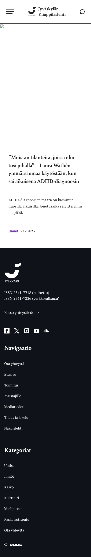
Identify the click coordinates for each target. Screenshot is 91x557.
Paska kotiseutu (16, 519)
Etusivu (10, 374)
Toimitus (11, 385)
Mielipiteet (13, 508)
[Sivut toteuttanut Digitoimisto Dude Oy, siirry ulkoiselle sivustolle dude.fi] (13, 546)
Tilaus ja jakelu (16, 417)
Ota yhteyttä (14, 363)
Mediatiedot (13, 406)
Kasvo (9, 487)
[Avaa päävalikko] (10, 11)
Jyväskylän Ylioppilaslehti (52, 11)
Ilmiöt (13, 231)
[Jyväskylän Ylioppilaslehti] (13, 281)
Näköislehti (13, 428)
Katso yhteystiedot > (21, 312)
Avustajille (12, 395)
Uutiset (10, 465)
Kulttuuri (11, 497)
